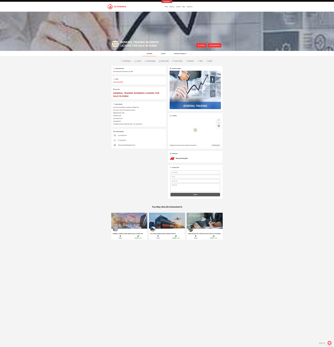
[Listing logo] (115, 43)
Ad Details (149, 53)
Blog (183, 6)
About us (172, 6)
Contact (163, 53)
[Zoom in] (219, 120)
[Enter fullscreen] (219, 126)
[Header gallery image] (167, 31)
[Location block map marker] (195, 130)
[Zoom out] (219, 122)
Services (178, 6)
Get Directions (216, 145)
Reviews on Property (180, 53)
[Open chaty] (329, 343)
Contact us (189, 6)
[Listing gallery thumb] (195, 90)
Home (166, 6)
